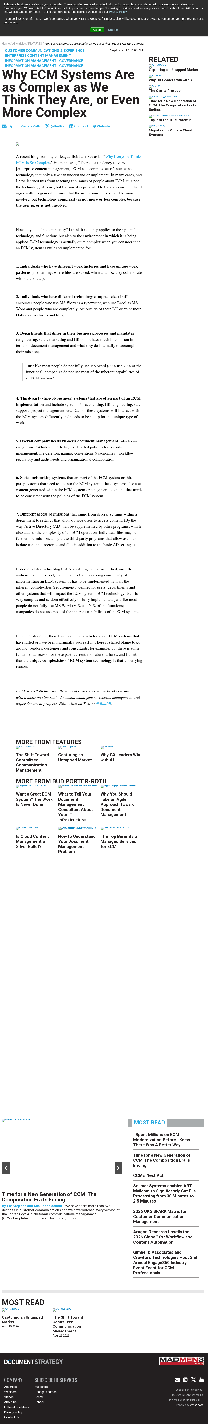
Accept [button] (97, 30)
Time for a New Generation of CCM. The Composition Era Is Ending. (172, 105)
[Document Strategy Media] (34, 1362)
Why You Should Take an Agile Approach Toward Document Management (118, 804)
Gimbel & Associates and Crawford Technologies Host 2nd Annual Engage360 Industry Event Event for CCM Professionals (165, 1262)
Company (13, 1379)
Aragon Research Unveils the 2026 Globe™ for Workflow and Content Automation (163, 1236)
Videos (9, 1397)
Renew (39, 1397)
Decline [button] (113, 30)
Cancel (39, 1402)
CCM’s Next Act (148, 1175)
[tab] (149, 1122)
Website (103, 126)
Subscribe (41, 1387)
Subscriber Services (56, 1379)
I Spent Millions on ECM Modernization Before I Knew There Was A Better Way (161, 1139)
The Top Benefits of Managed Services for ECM (120, 841)
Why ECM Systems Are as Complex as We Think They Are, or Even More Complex (71, 93)
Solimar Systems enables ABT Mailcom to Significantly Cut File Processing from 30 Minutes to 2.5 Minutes (164, 1193)
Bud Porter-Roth (27, 126)
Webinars (10, 1392)
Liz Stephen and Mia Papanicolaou (34, 1206)
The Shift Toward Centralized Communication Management (32, 762)
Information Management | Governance (44, 61)
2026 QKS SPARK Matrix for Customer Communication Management (160, 1216)
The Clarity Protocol (165, 91)
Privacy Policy (118, 12)
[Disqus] (79, 921)
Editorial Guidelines (16, 1407)
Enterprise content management (38, 55)
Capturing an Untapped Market (75, 757)
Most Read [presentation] (149, 1122)
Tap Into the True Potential (170, 120)
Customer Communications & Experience (44, 50)
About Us (10, 1402)
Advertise (10, 1387)
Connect (80, 126)
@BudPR (57, 126)
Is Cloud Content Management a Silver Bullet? (32, 841)
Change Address (46, 1392)
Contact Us (11, 1417)
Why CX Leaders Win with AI (171, 80)
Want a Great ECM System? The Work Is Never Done (34, 799)
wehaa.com (196, 1405)
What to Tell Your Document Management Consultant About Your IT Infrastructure (75, 807)
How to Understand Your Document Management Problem (77, 844)
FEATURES (67, 742)
